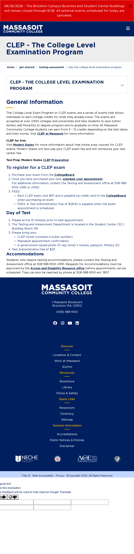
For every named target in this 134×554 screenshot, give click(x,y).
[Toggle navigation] (128, 28)
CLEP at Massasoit (50, 133)
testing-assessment (51, 67)
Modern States (23, 144)
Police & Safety (67, 393)
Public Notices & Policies (67, 440)
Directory (67, 413)
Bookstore (67, 381)
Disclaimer (67, 446)
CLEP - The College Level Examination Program (57, 85)
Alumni (67, 366)
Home (10, 67)
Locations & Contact (67, 355)
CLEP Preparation (56, 160)
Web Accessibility (43, 475)
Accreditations (67, 434)
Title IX (26, 475)
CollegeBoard (64, 175)
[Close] (130, 6)
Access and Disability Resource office (58, 268)
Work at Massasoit (67, 361)
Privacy (60, 475)
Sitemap (67, 419)
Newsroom (67, 407)
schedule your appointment (83, 179)
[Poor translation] (12, 497)
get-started (26, 67)
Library (67, 387)
